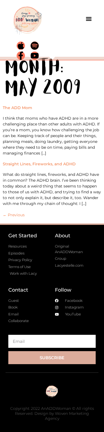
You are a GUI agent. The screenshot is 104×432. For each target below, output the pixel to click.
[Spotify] (35, 46)
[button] (88, 18)
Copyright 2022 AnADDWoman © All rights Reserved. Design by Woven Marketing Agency (52, 413)
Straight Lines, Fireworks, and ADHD (39, 163)
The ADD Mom (17, 107)
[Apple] (21, 46)
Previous (14, 214)
